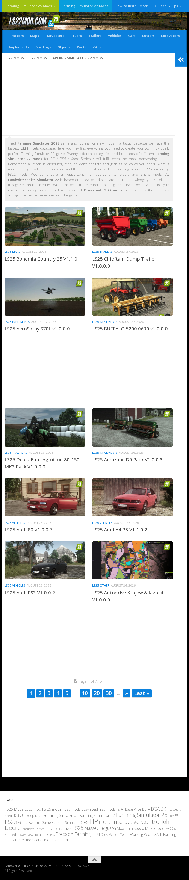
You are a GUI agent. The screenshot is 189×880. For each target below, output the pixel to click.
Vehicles (115, 35)
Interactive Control (136, 821)
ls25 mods (107, 809)
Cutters (148, 35)
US (106, 834)
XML (158, 834)
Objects (64, 47)
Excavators (170, 35)
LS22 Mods (69, 865)
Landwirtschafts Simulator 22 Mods (31, 865)
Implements (19, 47)
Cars (132, 35)
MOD (169, 828)
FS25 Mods (14, 809)
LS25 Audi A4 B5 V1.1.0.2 (119, 529)
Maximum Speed (130, 828)
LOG (55, 828)
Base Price (133, 809)
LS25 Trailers (102, 251)
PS (93, 834)
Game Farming (29, 822)
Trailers (95, 35)
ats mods (62, 839)
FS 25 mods (51, 809)
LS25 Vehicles (15, 523)
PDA (52, 834)
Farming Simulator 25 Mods (29, 5)
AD (118, 809)
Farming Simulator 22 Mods (85, 5)
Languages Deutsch (32, 828)
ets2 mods (44, 839)
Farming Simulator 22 (97, 815)
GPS (85, 822)
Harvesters (55, 35)
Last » (141, 693)
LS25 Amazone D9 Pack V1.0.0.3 (127, 459)
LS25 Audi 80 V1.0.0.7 (29, 529)
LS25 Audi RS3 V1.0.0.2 (30, 592)
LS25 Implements (17, 322)
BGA (155, 808)
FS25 (11, 821)
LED (49, 828)
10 (85, 693)
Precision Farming (73, 834)
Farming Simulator (59, 815)
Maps (34, 35)
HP (93, 821)
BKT (164, 809)
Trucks (76, 35)
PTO (99, 834)
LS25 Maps (12, 251)
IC (109, 822)
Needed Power (15, 834)
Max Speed (155, 828)
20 (97, 693)
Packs (82, 47)
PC (47, 834)
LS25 (78, 827)
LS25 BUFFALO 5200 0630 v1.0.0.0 (130, 328)
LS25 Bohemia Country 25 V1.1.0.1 (43, 258)
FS (176, 815)
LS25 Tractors (16, 452)
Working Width (141, 834)
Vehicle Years (118, 834)
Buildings (43, 47)
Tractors (16, 35)
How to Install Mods (132, 5)
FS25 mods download (80, 809)
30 (109, 693)
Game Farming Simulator (60, 822)
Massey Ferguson (100, 828)
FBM (171, 816)
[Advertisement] (89, 98)
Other (98, 47)
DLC (38, 816)
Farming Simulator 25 (142, 814)
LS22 (67, 828)
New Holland (35, 834)
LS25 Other (100, 585)
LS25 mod (32, 809)
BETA (146, 809)
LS (60, 828)
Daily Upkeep (24, 815)
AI (122, 809)
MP (176, 828)
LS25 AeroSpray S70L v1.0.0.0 (37, 328)
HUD (102, 822)
